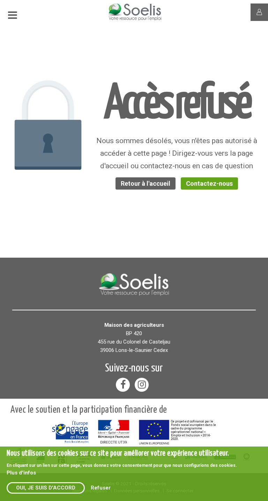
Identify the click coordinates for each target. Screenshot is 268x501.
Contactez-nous (209, 183)
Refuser (101, 488)
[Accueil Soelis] (134, 284)
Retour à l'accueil (145, 183)
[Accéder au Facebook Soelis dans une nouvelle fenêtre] (123, 385)
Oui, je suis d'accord (45, 488)
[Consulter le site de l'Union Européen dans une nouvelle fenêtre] (154, 432)
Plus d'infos (21, 473)
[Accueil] (142, 19)
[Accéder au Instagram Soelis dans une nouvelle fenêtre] (142, 385)
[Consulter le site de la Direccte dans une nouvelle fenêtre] (113, 432)
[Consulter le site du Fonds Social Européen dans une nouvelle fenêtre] (70, 432)
